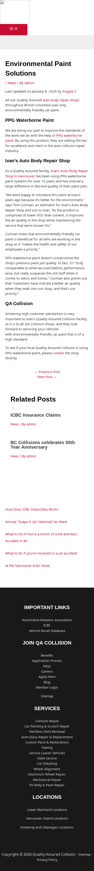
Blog (47, 682)
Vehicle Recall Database (47, 631)
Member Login (47, 687)
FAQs (47, 666)
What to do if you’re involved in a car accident (41, 553)
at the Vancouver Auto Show (27, 565)
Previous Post (47, 371)
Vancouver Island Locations (47, 818)
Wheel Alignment (47, 769)
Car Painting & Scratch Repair (47, 726)
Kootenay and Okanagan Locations (47, 827)
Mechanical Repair (47, 780)
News (12, 82)
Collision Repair (47, 721)
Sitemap (47, 696)
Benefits (47, 655)
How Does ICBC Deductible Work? (32, 509)
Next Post (47, 376)
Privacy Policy (47, 860)
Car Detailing (47, 763)
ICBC (47, 625)
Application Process (47, 660)
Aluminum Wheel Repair (47, 774)
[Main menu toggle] (13, 29)
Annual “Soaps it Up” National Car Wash (36, 521)
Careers (47, 671)
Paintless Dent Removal (47, 731)
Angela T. (70, 91)
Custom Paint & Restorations (47, 742)
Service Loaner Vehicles (47, 753)
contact (58, 353)
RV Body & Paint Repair (47, 785)
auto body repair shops (60, 100)
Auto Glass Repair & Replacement (47, 737)
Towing (47, 747)
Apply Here (47, 676)
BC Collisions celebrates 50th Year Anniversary (42, 445)
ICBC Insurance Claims (35, 415)
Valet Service (47, 758)
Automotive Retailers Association (47, 620)
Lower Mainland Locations (47, 809)
